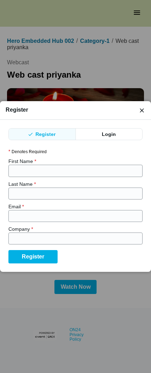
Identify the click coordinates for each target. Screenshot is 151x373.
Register (44, 134)
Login (109, 134)
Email (16, 206)
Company (20, 229)
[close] (141, 110)
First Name (22, 161)
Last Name (22, 184)
